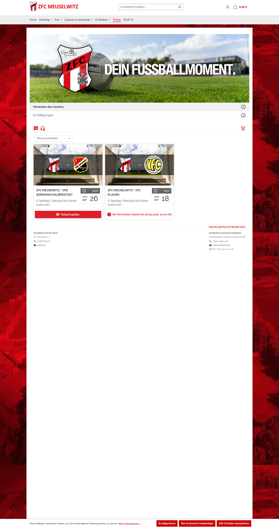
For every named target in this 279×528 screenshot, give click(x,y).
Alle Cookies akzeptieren (234, 523)
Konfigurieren (167, 523)
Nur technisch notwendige (197, 523)
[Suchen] (179, 7)
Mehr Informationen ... (130, 523)
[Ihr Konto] (228, 7)
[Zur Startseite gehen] (54, 6)
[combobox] (147, 7)
